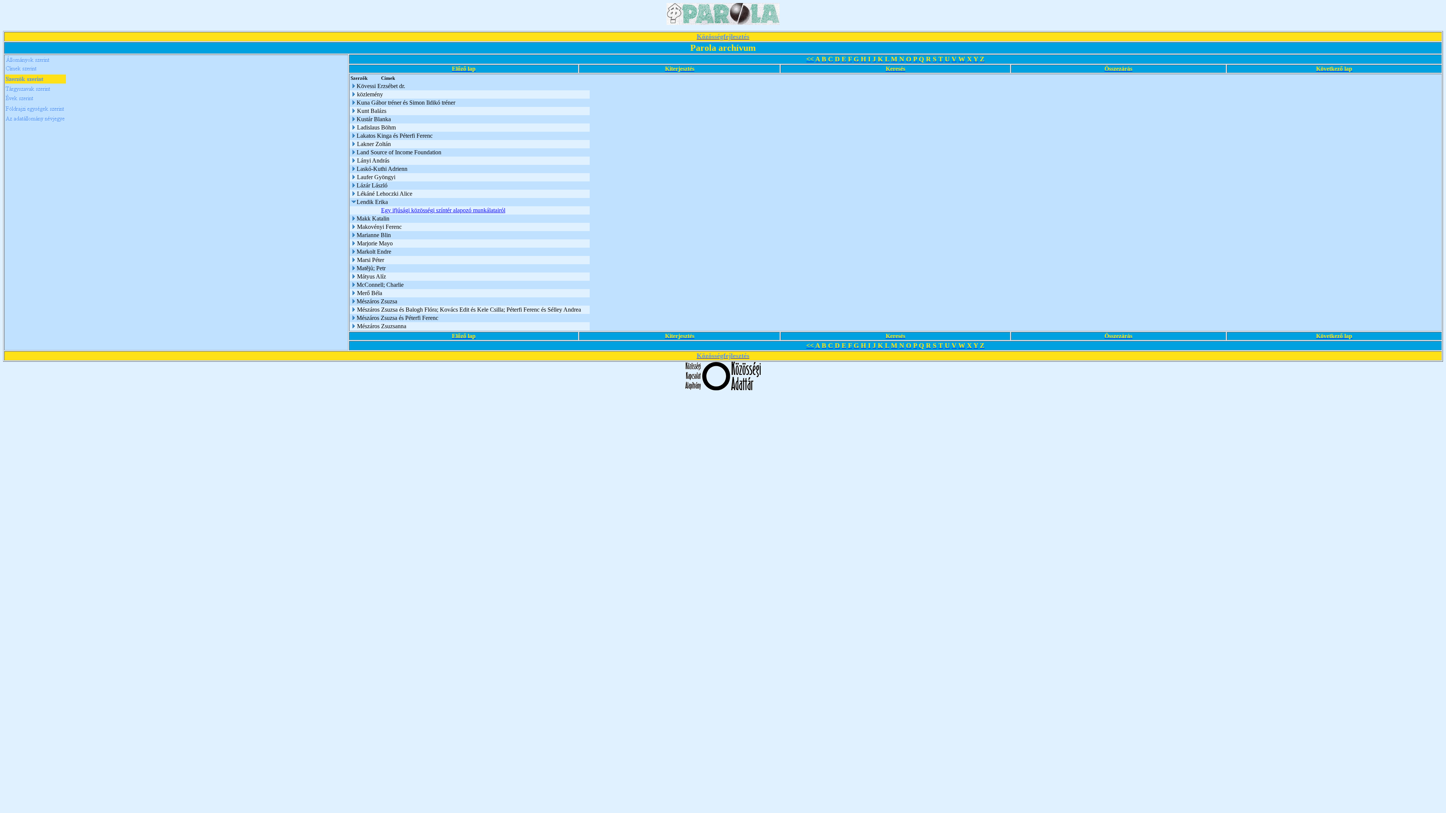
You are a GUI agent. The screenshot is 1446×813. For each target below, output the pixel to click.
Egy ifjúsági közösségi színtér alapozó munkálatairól (443, 210)
